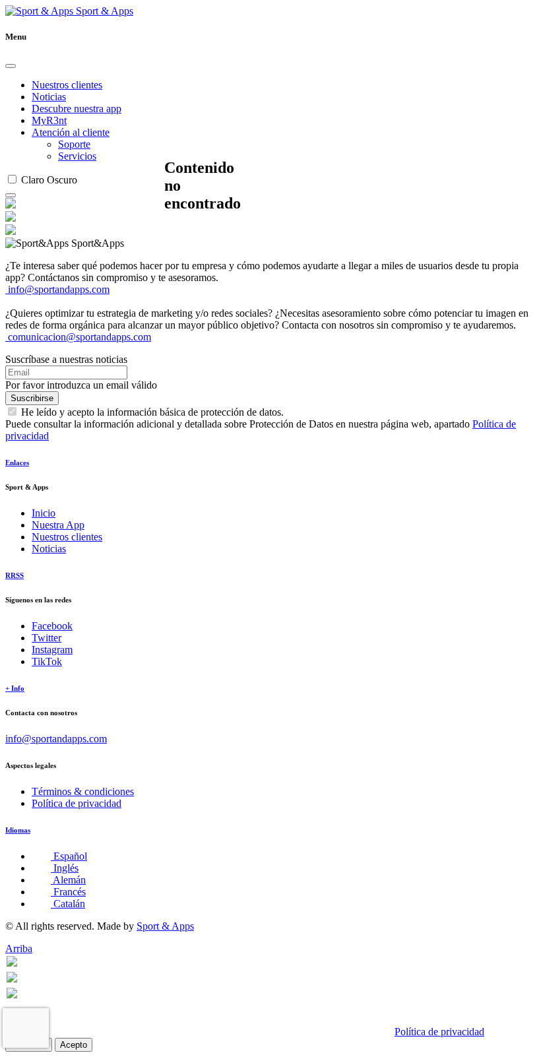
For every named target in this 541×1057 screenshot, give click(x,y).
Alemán (68, 879)
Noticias (49, 96)
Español (69, 856)
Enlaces (17, 462)
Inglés (65, 868)
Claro (32, 179)
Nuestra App (58, 524)
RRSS (14, 575)
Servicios (77, 156)
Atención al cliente (71, 132)
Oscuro (62, 179)
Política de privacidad (76, 803)
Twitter (46, 637)
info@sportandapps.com (57, 289)
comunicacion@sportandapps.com (78, 336)
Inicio (43, 513)
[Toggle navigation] (10, 195)
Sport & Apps (103, 10)
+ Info (14, 688)
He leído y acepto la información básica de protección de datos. (152, 412)
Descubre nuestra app (76, 108)
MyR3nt (49, 120)
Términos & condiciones (83, 791)
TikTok (47, 661)
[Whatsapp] (12, 963)
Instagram (52, 649)
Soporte (74, 144)
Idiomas (17, 830)
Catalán (68, 903)
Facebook (52, 625)
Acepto (73, 1045)
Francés (68, 891)
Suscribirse (32, 398)
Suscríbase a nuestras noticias (66, 359)
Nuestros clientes (67, 84)
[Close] (10, 66)
